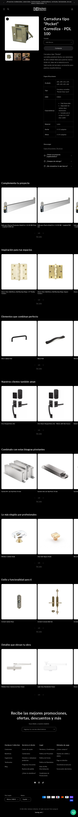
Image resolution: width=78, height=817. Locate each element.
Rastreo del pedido (28, 769)
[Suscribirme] (54, 729)
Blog (6, 766)
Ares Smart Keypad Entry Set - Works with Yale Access (54, 423)
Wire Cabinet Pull (6, 358)
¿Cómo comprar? (62, 749)
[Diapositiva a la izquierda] (35, 233)
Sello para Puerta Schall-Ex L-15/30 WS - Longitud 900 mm (54, 226)
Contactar (58, 48)
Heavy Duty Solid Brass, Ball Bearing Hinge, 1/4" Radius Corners (18, 292)
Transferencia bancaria (64, 764)
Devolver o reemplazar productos (29, 759)
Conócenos (8, 749)
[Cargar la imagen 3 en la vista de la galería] (26, 57)
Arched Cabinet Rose (7, 621)
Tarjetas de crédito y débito (63, 755)
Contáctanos (26, 753)
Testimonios (8, 762)
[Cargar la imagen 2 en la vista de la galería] (17, 57)
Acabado (46, 38)
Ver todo (39, 236)
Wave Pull (41, 358)
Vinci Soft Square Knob (44, 556)
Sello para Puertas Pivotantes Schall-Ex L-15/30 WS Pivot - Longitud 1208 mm (18, 226)
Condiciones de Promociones (44, 774)
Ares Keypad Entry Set (8, 423)
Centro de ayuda (27, 749)
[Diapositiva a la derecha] (43, 233)
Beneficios (8, 753)
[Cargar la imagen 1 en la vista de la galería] (9, 57)
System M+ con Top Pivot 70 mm (11, 491)
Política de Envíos (45, 758)
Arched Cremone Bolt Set (45, 621)
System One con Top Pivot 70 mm (48, 491)
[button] (4, 9)
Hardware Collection (33, 809)
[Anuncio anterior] (4, 2)
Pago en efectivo (62, 760)
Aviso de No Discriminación (44, 768)
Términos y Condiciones (46, 749)
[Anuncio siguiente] (74, 2)
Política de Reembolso (46, 762)
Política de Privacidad (46, 753)
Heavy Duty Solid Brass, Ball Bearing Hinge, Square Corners (53, 292)
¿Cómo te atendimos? (29, 773)
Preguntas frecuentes (29, 764)
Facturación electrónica (64, 769)
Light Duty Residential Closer (46, 687)
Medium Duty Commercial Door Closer (13, 687)
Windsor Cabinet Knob (8, 556)
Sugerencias (8, 758)
